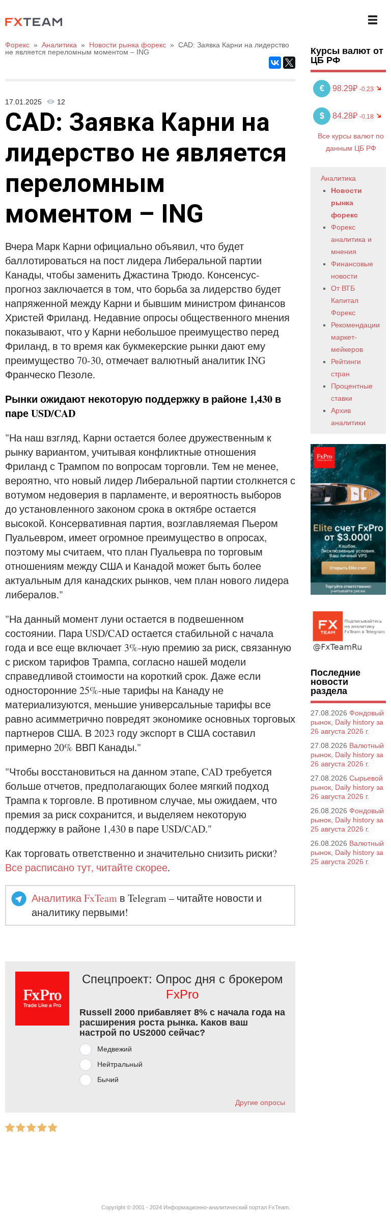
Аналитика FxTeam (74, 898)
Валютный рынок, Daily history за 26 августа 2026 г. (347, 754)
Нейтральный (120, 1064)
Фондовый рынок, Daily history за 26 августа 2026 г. (347, 722)
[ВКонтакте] (275, 63)
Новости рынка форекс (346, 202)
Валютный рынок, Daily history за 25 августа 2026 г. (347, 852)
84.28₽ (339, 116)
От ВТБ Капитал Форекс (344, 300)
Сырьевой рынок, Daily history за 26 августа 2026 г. (347, 787)
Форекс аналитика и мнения (351, 239)
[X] (289, 63)
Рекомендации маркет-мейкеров (355, 337)
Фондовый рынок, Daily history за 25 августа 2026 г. (347, 820)
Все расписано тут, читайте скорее (86, 867)
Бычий (108, 1079)
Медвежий (114, 1049)
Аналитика (338, 178)
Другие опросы (260, 1102)
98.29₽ (339, 88)
